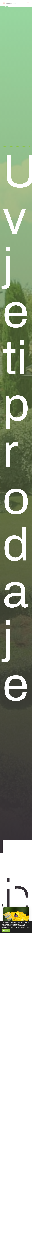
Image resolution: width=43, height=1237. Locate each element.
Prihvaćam (5, 930)
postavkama (26, 927)
